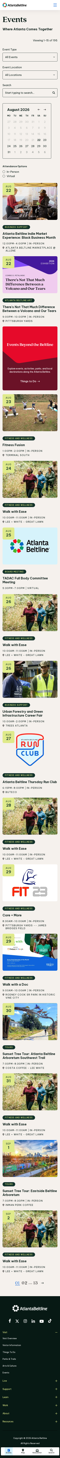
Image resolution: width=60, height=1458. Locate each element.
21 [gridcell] (33, 140)
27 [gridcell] (9, 121)
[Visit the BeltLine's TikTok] (50, 1321)
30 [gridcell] (27, 121)
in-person (13, 171)
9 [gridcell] (45, 127)
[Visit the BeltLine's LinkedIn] (33, 1321)
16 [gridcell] (45, 134)
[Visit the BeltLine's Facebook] (10, 1321)
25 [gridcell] (15, 146)
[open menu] (55, 5)
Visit (5, 1332)
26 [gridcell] (21, 146)
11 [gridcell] (15, 134)
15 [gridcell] (38, 134)
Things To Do (9, 1352)
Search (7, 85)
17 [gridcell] (9, 140)
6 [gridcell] (27, 127)
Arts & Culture (9, 1366)
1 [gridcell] (38, 121)
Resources (8, 1421)
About (6, 1413)
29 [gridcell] (21, 121)
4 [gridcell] (15, 127)
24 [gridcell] (9, 146)
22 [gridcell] (38, 140)
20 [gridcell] (26, 140)
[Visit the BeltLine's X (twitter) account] (17, 1322)
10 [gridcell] (9, 134)
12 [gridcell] (21, 134)
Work (5, 1405)
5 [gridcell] (21, 127)
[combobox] (30, 57)
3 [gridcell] (9, 127)
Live (5, 1380)
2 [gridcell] (45, 121)
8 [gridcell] (39, 127)
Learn (5, 1397)
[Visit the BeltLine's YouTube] (42, 1322)
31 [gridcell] (33, 121)
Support (7, 1389)
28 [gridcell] (14, 121)
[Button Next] (42, 1283)
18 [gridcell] (15, 140)
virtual (11, 176)
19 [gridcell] (21, 140)
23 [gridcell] (45, 140)
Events (6, 1372)
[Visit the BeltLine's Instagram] (25, 1321)
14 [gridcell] (32, 134)
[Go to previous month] (39, 110)
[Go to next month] (45, 110)
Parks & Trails (9, 1359)
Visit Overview (10, 1338)
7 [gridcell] (33, 127)
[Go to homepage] (15, 5)
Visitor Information (12, 1345)
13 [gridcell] (26, 134)
